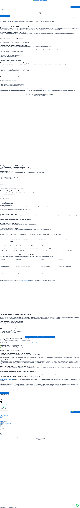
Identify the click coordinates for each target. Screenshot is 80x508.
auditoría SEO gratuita (25, 280)
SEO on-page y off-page (29, 211)
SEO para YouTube (55, 211)
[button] (77, 505)
